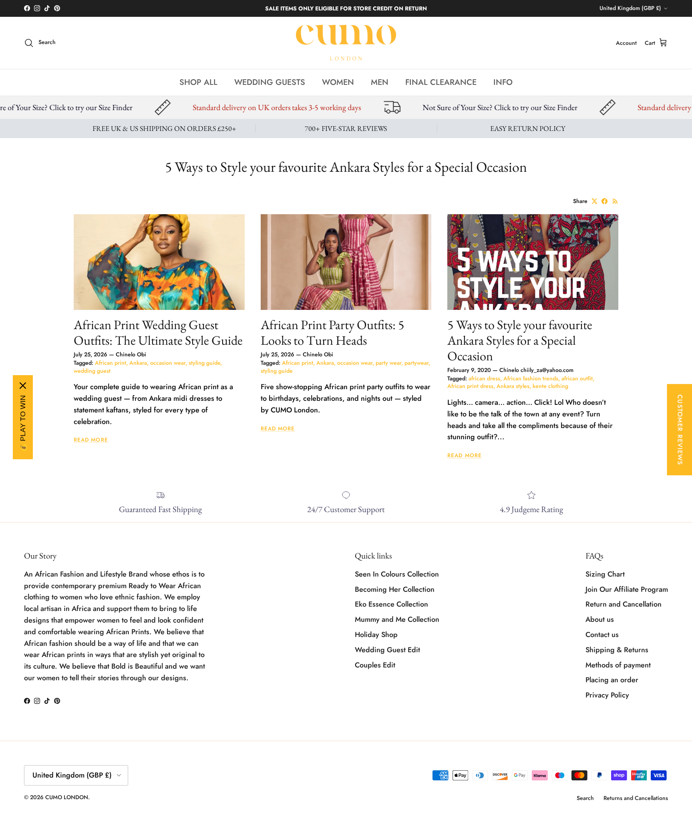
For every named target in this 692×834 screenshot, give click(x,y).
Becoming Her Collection (395, 589)
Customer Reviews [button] (679, 429)
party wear (388, 363)
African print (110, 363)
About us (599, 619)
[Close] (23, 385)
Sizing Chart (605, 574)
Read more (91, 440)
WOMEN (338, 82)
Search (585, 798)
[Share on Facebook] (604, 201)
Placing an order (611, 680)
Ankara (138, 363)
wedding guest (92, 371)
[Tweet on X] (594, 201)
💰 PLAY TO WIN (23, 423)
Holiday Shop (376, 634)
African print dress (470, 386)
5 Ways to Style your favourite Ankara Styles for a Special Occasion (519, 340)
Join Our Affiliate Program (626, 589)
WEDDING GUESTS (269, 82)
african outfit (577, 378)
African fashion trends (530, 378)
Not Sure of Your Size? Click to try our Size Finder (426, 107)
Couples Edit (375, 665)
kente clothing (550, 386)
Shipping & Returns (616, 650)
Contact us (602, 634)
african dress (484, 378)
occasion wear (167, 363)
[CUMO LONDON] (346, 43)
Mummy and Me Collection (397, 619)
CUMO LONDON (66, 797)
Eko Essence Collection (391, 604)
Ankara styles (513, 386)
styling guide (204, 363)
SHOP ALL (198, 82)
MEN (379, 82)
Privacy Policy (607, 695)
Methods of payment (618, 665)
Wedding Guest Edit (387, 650)
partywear (416, 363)
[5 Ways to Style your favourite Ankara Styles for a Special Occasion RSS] (615, 201)
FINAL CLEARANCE (441, 82)
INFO (503, 82)
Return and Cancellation (623, 604)
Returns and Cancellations (635, 798)
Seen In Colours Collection (397, 574)
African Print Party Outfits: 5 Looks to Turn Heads (332, 332)
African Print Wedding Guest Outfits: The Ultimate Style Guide (158, 332)
